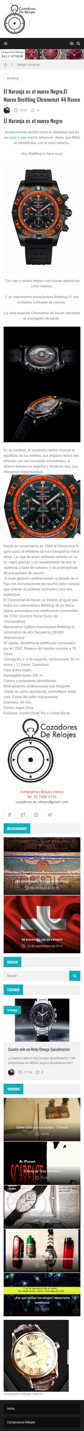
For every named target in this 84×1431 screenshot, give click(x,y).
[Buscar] (78, 44)
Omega (12, 1010)
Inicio (11, 1408)
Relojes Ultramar (28, 64)
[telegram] (50, 815)
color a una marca (23, 137)
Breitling (13, 78)
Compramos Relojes (21, 1422)
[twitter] (23, 815)
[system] (72, 44)
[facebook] (9, 815)
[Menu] (6, 44)
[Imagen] (42, 1020)
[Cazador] (7, 110)
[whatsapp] (36, 815)
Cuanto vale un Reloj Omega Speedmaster (39, 1049)
